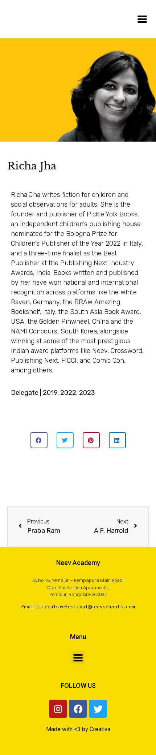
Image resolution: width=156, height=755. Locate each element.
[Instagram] (58, 709)
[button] (39, 440)
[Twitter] (98, 709)
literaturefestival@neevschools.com (85, 606)
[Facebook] (78, 709)
